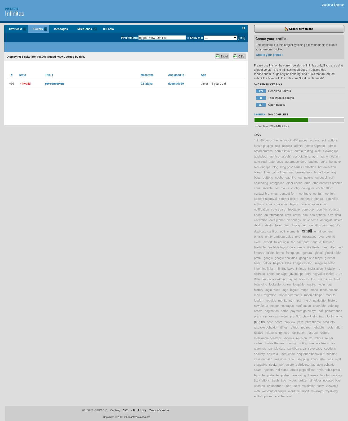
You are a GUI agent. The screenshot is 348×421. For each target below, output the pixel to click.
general (307, 252)
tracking (336, 375)
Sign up (339, 4)
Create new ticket (300, 28)
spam (258, 369)
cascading (261, 182)
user (287, 385)
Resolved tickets (275, 91)
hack (257, 263)
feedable (260, 247)
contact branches (266, 193)
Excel (224, 56)
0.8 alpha (147, 83)
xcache (280, 396)
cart (331, 177)
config (295, 188)
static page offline (302, 369)
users (296, 385)
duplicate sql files (266, 231)
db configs (294, 220)
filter (332, 247)
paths (284, 310)
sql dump (282, 369)
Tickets (35, 29)
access (315, 140)
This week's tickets (277, 98)
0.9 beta (108, 29)
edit (282, 231)
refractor (319, 327)
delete (338, 220)
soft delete (286, 364)
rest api (313, 332)
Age (203, 75)
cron (288, 214)
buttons (268, 177)
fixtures (259, 252)
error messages (306, 236)
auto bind (260, 161)
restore (324, 332)
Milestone (147, 75)
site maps (326, 359)
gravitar (330, 257)
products (329, 322)
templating (299, 375)
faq (293, 242)
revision (301, 338)
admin (298, 145)
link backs (325, 279)
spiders (269, 369)
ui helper (315, 380)
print (300, 322)
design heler (273, 225)
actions (333, 140)
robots (319, 338)
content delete (288, 198)
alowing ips (330, 151)
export (267, 242)
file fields (313, 247)
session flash (263, 359)
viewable (332, 385)
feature (316, 242)
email (307, 231)
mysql (307, 300)
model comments (290, 295)
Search (244, 29)
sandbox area (296, 348)
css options (318, 214)
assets (286, 156)
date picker (277, 220)
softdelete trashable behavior (315, 364)
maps (304, 289)
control (319, 198)
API (133, 410)
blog (275, 167)
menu (258, 295)
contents (306, 198)
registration (334, 327)
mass (314, 289)
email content (323, 231)
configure (308, 188)
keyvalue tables (323, 273)
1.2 (256, 140)
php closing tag (313, 316)
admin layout (283, 151)
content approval (265, 198)
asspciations (301, 156)
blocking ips (262, 167)
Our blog (115, 410)
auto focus (276, 161)
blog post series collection (298, 167)
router (329, 338)
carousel (321, 177)
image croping (302, 263)
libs (313, 279)
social (273, 364)
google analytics (286, 257)
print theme (313, 322)
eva (321, 236)
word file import (298, 391)
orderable (319, 305)
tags (257, 375)
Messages (61, 29)
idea (288, 263)
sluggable (260, 364)
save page (315, 348)
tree (283, 380)
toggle (324, 375)
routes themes (274, 343)
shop (314, 359)
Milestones (82, 29)
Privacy (142, 410)
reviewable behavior (267, 338)
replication (298, 332)
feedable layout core (281, 247)
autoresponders (295, 161)
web (257, 391)
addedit (287, 145)
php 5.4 (295, 316)
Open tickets (272, 104)
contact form (288, 193)
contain (318, 193)
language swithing (274, 279)
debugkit (326, 220)
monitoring (285, 300)
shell (292, 359)
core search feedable (285, 209)
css (305, 214)
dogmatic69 (176, 83)
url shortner (274, 385)
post (270, 322)
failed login (281, 242)
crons (297, 214)
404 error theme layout (275, 140)
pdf (321, 310)
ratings (294, 327)
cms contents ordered (327, 182)
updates (259, 385)
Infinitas (11, 8)
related (258, 332)
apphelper (260, 156)
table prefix (333, 369)
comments (282, 188)
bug (333, 172)
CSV (241, 56)
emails (258, 236)
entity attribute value (279, 236)
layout (293, 279)
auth (315, 156)
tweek (292, 380)
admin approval (315, 145)
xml (289, 396)
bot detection (327, 167)
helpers (278, 263)
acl (324, 140)
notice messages (282, 305)
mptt (297, 300)
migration (270, 295)
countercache (273, 214)
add (277, 145)
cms (307, 182)
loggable (298, 284)
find (340, 247)
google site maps (311, 257)
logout (294, 289)
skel (338, 359)
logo (285, 289)
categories (277, 182)
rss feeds (322, 343)
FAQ (125, 410)
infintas (301, 268)
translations (262, 380)
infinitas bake (285, 268)
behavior (335, 161)
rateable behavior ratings (271, 327)
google (268, 257)
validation (308, 385)
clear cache (294, 182)
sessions (280, 359)
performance (333, 310)
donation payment (321, 225)
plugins (259, 321)
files (324, 247)
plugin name (334, 316)
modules (270, 300)
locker (287, 284)
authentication (329, 156)
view (320, 385)
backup (313, 161)
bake (324, 161)
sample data (276, 348)
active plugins (263, 145)
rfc (310, 338)
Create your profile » (270, 55)
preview (290, 322)
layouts (304, 279)
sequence (288, 353)
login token (272, 289)
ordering (333, 305)
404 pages (300, 140)
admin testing (303, 151)
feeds (301, 247)
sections (330, 348)
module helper (313, 295)
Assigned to (176, 75)
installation (315, 268)
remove (284, 332)
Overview (13, 29)
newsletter (261, 305)
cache (279, 177)
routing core (306, 343)
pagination (272, 310)
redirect (306, 327)
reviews (288, 338)
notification (303, 305)
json (308, 273)
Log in (326, 4)
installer (330, 268)
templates (283, 375)
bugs (257, 177)
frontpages (293, 252)
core (269, 204)
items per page (277, 273)
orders (258, 310)
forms (280, 252)
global (319, 252)
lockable (275, 284)
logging (311, 284)
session (331, 353)
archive (274, 156)
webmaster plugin (274, 391)
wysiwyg (317, 391)
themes (313, 375)
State (22, 75)
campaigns (305, 177)
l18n (257, 279)
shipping (303, 359)
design (258, 225)
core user (308, 209)
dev (286, 225)
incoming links (264, 268)
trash (275, 380)
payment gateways (303, 310)
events (330, 236)
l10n (339, 273)
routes (258, 343)
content (330, 193)
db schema (310, 220)
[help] (241, 37)
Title (49, 75)
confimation (324, 188)
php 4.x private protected (271, 316)
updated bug (331, 380)
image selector (324, 263)
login (321, 284)
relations (271, 332)
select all (273, 353)
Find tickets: (129, 37)
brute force (321, 172)
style (320, 369)
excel (257, 242)
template (268, 375)
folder (270, 252)
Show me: (196, 37)
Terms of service (159, 410)
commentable (263, 188)
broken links (303, 172)
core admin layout (286, 204)
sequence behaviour (310, 353)
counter (322, 209)
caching (291, 177)
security (259, 353)
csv (330, 214)
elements (293, 231)
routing (291, 343)
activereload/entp (94, 410)
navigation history (325, 300)
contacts (305, 193)
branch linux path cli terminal (273, 172)
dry (338, 225)
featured (328, 242)
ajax (318, 151)
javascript (296, 273)
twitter (303, 380)
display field (299, 225)
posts (278, 322)
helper (267, 263)
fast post (303, 242)
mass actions (329, 289)
